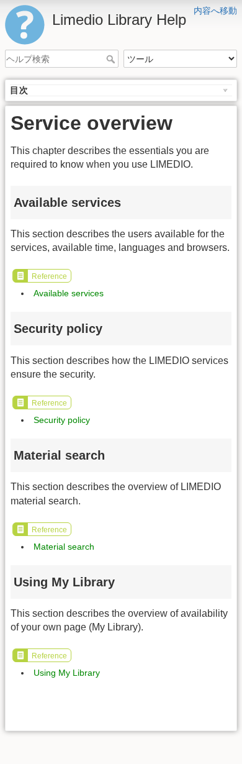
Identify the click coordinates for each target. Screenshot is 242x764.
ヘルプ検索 (112, 59)
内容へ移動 (215, 11)
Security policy (62, 420)
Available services (69, 293)
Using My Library (67, 673)
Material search (64, 547)
